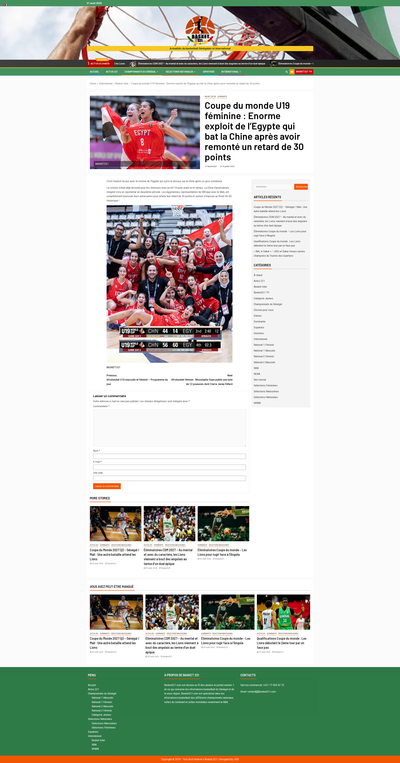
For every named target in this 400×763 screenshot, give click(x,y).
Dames (258, 315)
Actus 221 (112, 71)
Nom (96, 450)
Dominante (222, 96)
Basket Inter (210, 96)
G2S (236, 759)
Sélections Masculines (121, 545)
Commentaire (101, 406)
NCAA (257, 373)
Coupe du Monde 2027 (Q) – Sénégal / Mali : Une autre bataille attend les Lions (114, 554)
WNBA (257, 403)
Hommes (259, 333)
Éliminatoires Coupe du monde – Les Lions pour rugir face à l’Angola (257, 63)
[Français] (6, 4)
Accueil (94, 71)
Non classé (260, 379)
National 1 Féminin (264, 344)
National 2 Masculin (264, 362)
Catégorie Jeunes (263, 298)
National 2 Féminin (264, 356)
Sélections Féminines (266, 385)
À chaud (258, 275)
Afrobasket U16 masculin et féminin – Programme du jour (137, 379)
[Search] (287, 72)
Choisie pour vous (263, 310)
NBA (256, 368)
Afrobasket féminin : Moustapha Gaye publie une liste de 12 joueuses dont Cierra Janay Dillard (201, 379)
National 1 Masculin (264, 350)
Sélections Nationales (179, 71)
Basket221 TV (261, 292)
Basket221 (213, 166)
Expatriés (209, 71)
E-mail (97, 461)
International (230, 71)
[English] (3, 4)
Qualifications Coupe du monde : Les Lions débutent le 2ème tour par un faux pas (281, 643)
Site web (98, 472)
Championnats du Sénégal (140, 71)
